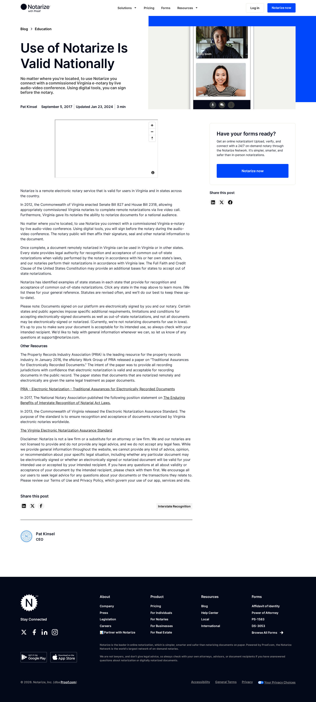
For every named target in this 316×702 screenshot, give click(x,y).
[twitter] (32, 505)
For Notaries (159, 619)
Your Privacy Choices (280, 682)
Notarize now (281, 7)
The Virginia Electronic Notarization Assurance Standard (66, 430)
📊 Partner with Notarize (117, 632)
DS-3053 (258, 626)
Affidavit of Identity (266, 606)
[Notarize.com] (29, 603)
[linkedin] (23, 505)
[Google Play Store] (33, 657)
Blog (204, 606)
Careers (105, 626)
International (210, 626)
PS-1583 (258, 619)
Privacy (247, 682)
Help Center (209, 613)
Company (107, 606)
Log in (254, 8)
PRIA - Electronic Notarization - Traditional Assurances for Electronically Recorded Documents (97, 389)
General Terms (226, 682)
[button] (127, 8)
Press (104, 613)
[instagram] (54, 632)
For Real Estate (161, 632)
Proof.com (68, 682)
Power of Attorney (265, 613)
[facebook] (41, 505)
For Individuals (161, 613)
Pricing (149, 8)
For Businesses (161, 626)
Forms (165, 8)
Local (205, 619)
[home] (49, 7)
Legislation (108, 619)
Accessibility (200, 682)
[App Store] (63, 657)
